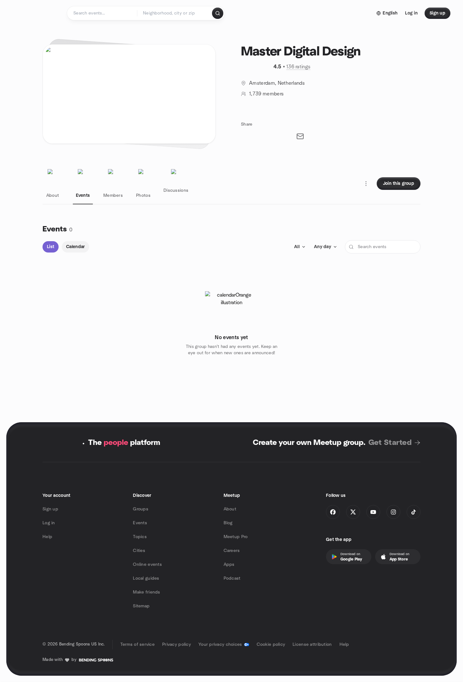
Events (140, 523)
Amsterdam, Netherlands (277, 83)
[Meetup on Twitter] (353, 512)
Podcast (232, 578)
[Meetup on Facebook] (333, 512)
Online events (147, 564)
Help (47, 537)
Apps (229, 564)
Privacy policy (176, 644)
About (230, 509)
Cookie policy (271, 644)
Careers (232, 550)
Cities (139, 550)
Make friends (146, 592)
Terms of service (137, 644)
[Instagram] (393, 512)
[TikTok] (413, 512)
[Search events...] (217, 13)
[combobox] (175, 13)
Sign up (50, 509)
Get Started (390, 442)
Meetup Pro (236, 537)
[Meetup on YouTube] (373, 512)
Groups (140, 509)
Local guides (146, 578)
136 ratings (298, 66)
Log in (49, 523)
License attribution (312, 644)
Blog (228, 523)
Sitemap (141, 606)
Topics (140, 537)
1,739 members (266, 93)
